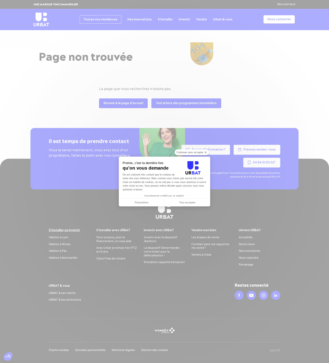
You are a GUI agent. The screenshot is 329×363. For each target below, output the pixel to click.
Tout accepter (187, 202)
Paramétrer (142, 202)
